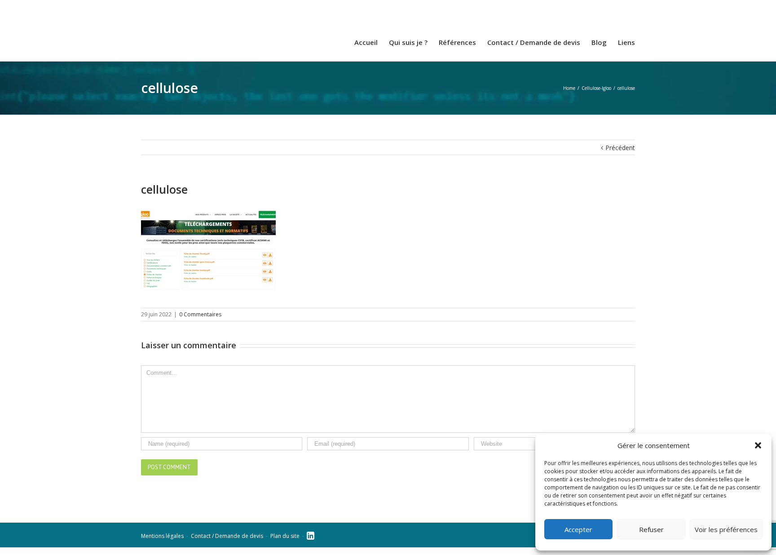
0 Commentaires (200, 322)
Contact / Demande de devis (227, 543)
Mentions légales (162, 543)
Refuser (651, 529)
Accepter (578, 529)
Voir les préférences (726, 529)
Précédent (620, 155)
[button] (758, 445)
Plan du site (285, 543)
